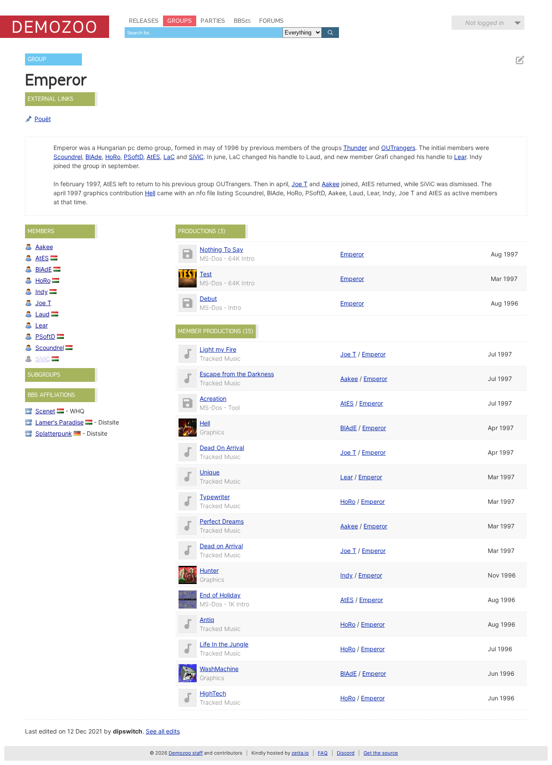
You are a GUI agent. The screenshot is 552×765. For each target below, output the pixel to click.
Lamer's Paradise (59, 422)
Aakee (330, 183)
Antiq (207, 619)
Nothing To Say (221, 249)
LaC (169, 156)
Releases (144, 21)
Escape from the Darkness (237, 374)
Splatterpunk (53, 433)
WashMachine (219, 668)
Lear (460, 156)
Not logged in (484, 22)
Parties (213, 21)
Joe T (299, 183)
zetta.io (300, 753)
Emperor (352, 254)
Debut (208, 298)
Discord (345, 753)
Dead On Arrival (222, 447)
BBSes (242, 21)
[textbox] (203, 32)
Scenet (45, 411)
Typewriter (215, 496)
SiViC (196, 156)
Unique (210, 472)
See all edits (163, 731)
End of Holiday (220, 595)
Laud (42, 314)
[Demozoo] (54, 27)
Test (206, 274)
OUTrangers (398, 147)
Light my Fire (218, 349)
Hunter (209, 570)
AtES (153, 156)
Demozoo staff (186, 753)
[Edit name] (519, 60)
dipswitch (127, 731)
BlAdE (43, 269)
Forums (271, 21)
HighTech (213, 693)
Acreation (213, 398)
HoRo (112, 156)
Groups (179, 21)
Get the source (381, 753)
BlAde (93, 156)
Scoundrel (67, 156)
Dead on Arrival (221, 546)
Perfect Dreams (222, 521)
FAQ (323, 753)
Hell (150, 193)
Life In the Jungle (224, 644)
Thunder (355, 147)
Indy (41, 291)
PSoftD (133, 156)
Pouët (42, 118)
